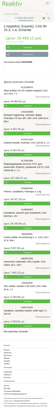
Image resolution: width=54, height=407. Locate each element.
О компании (8, 372)
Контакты (7, 377)
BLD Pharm (8, 355)
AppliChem (7, 353)
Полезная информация (12, 391)
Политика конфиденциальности (15, 394)
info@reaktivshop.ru (26, 20)
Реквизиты (7, 375)
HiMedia (7, 358)
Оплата (6, 386)
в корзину (28, 106)
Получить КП (27, 54)
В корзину (28, 47)
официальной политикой (22, 401)
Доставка (7, 388)
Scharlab (7, 361)
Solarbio (7, 364)
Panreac (7, 350)
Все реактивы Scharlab (16, 331)
